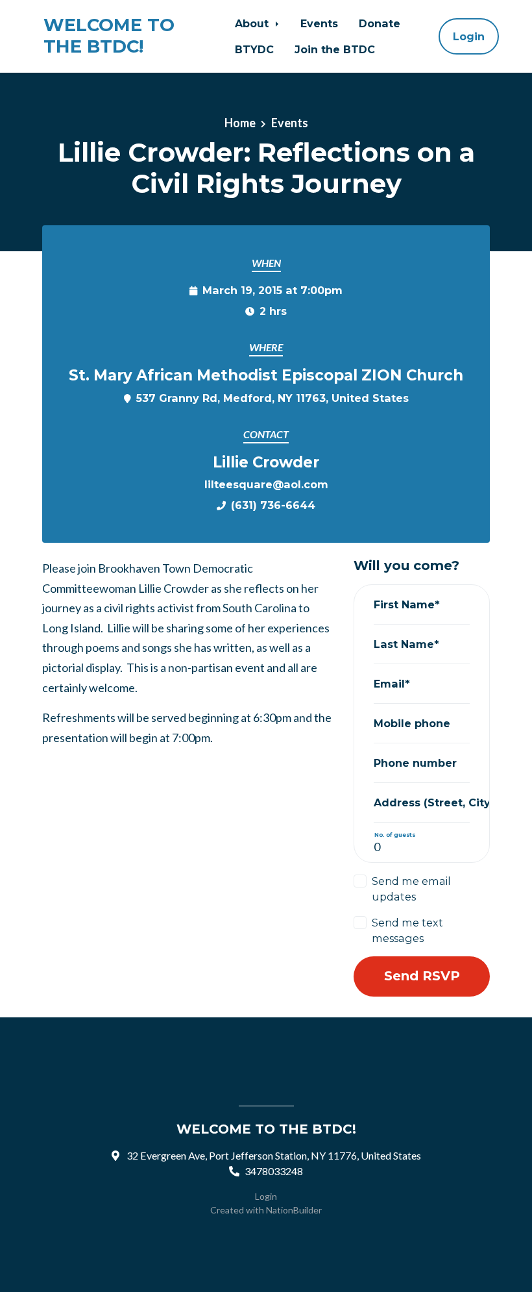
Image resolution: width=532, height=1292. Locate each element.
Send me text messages (407, 930)
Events (319, 23)
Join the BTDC (335, 49)
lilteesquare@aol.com (266, 484)
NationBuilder (294, 1209)
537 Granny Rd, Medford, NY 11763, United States (272, 397)
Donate (379, 23)
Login (469, 36)
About (253, 23)
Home (240, 123)
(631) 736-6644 (273, 505)
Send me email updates (411, 889)
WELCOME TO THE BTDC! (109, 36)
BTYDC (254, 49)
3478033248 (274, 1171)
